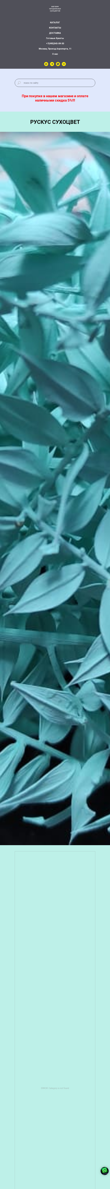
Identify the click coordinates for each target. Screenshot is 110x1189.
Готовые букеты (55, 38)
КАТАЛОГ (55, 22)
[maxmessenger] (46, 64)
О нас (55, 54)
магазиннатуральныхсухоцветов (55, 8)
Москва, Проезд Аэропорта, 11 (55, 48)
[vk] (64, 64)
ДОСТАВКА (55, 33)
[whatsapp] (58, 64)
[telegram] (52, 64)
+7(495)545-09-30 (55, 43)
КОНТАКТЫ (55, 27)
